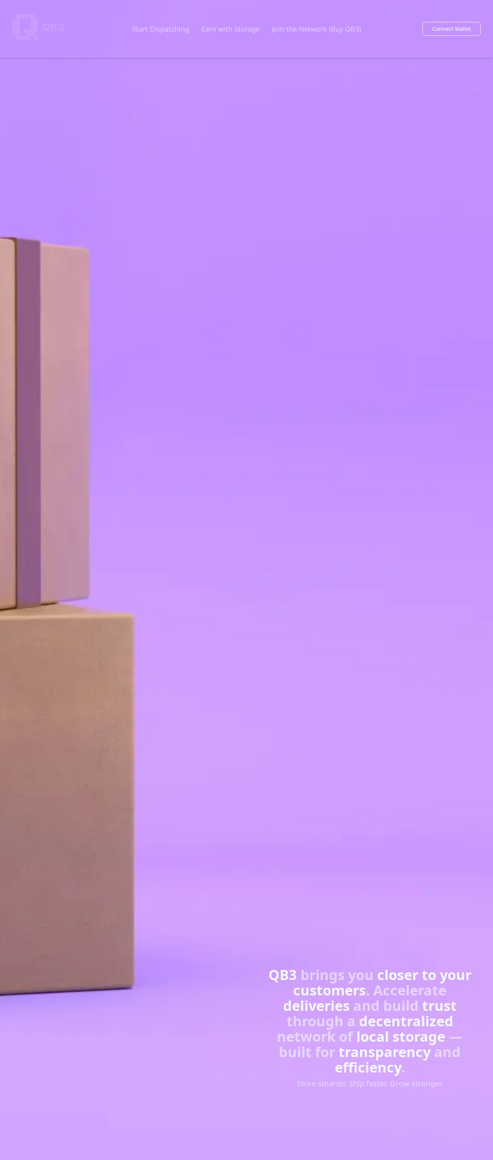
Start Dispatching (160, 29)
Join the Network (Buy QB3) (316, 29)
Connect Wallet (451, 28)
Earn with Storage (230, 29)
